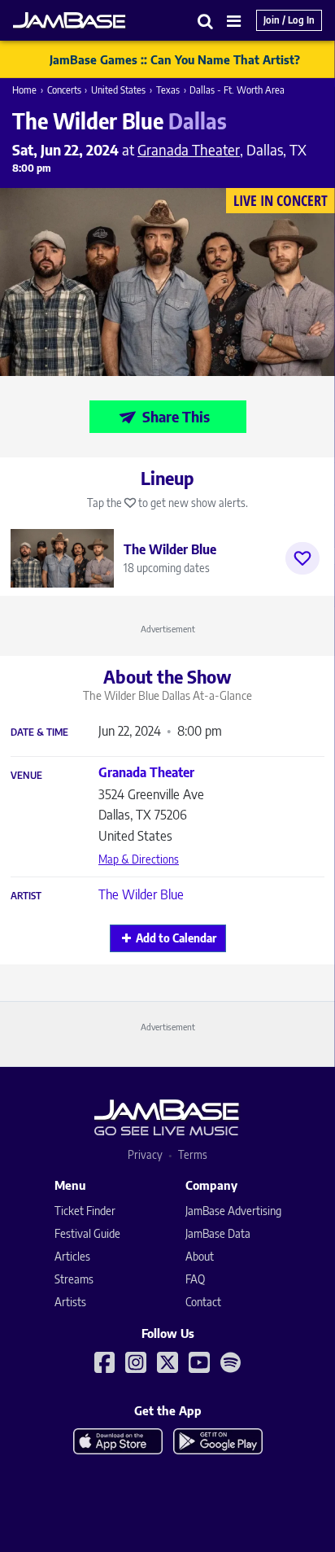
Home (24, 90)
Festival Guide (87, 1233)
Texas (168, 90)
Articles (72, 1256)
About (199, 1256)
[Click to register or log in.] (302, 558)
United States (118, 90)
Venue (26, 775)
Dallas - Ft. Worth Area (237, 90)
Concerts (64, 90)
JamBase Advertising (233, 1211)
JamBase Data (217, 1233)
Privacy (145, 1154)
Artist (26, 896)
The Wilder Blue (141, 894)
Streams (74, 1279)
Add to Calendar (176, 938)
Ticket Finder (84, 1211)
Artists (70, 1302)
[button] (206, 20)
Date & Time (39, 732)
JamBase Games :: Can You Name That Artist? (175, 59)
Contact (203, 1302)
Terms (192, 1154)
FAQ (195, 1279)
